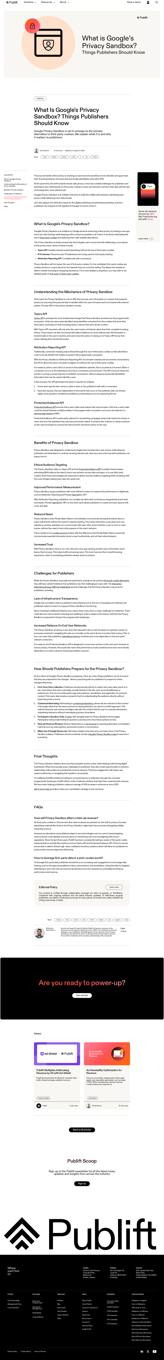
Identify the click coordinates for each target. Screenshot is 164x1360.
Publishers (40, 98)
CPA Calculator (112, 1315)
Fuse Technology (13, 1300)
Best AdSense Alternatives (141, 1340)
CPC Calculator (112, 1319)
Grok (86, 157)
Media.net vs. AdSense (140, 1318)
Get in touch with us (43, 789)
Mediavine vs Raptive (139, 1300)
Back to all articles (82, 1130)
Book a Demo (87, 1318)
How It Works (87, 1304)
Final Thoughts (9, 203)
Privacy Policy (12, 1351)
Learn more (114, 887)
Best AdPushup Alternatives (142, 1333)
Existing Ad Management (37, 1308)
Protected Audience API (45, 407)
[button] (30, 2)
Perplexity (54, 157)
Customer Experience (90, 1308)
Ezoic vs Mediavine (138, 1304)
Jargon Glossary (63, 1315)
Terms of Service (40, 1351)
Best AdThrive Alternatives (141, 1336)
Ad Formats (61, 1308)
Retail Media (36, 1313)
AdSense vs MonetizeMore (141, 1322)
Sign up (82, 1183)
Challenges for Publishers (13, 194)
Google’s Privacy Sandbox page (102, 734)
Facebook (58, 919)
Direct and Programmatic (37, 1302)
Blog (58, 1304)
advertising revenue (71, 636)
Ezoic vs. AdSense (138, 1315)
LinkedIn (73, 157)
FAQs (6, 206)
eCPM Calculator (113, 1307)
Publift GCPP (86, 1329)
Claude (126, 919)
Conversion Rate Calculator (113, 1302)
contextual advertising (83, 703)
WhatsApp (63, 157)
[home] (12, 2)
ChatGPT (45, 157)
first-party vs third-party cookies (64, 274)
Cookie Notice (26, 1351)
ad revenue (91, 724)
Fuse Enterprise (13, 1308)
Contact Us (86, 1322)
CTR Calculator (112, 1324)
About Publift (86, 1300)
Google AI (94, 157)
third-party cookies (48, 238)
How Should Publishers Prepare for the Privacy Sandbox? (15, 198)
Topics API (39, 318)
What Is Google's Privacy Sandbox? (12, 180)
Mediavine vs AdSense (140, 1311)
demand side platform (44, 414)
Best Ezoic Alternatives (140, 1329)
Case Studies (62, 1311)
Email (83, 919)
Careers (85, 1311)
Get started (82, 995)
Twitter (67, 919)
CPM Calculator (112, 1311)
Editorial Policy (87, 1326)
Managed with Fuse (14, 1304)
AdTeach (60, 1300)
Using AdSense (37, 1317)
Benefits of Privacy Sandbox (13, 190)
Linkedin (123, 931)
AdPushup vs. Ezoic (139, 1308)
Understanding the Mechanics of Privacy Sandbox (15, 185)
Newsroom (86, 1315)
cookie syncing (60, 533)
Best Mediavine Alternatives (142, 1326)
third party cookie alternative (116, 581)
